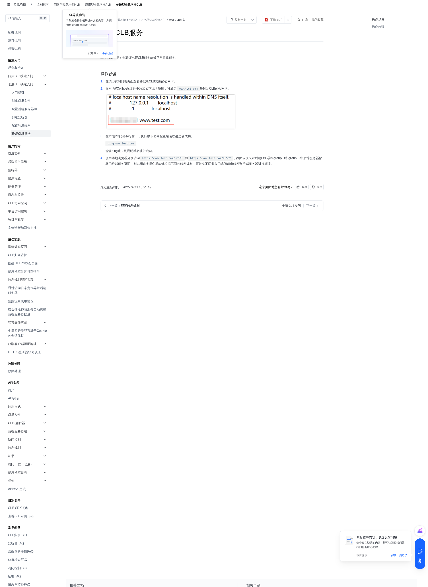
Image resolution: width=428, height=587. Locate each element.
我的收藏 (317, 19)
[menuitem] (28, 32)
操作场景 (378, 19)
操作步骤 (378, 26)
